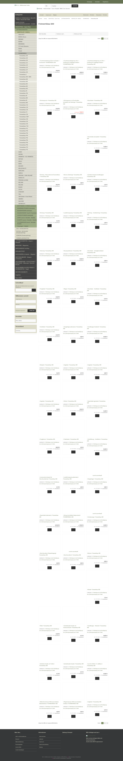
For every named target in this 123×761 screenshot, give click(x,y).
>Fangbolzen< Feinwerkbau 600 (47, 439)
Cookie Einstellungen (19, 749)
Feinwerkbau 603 (23, 88)
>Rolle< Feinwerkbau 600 (45, 625)
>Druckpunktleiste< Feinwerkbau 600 (72, 250)
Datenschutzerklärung (43, 744)
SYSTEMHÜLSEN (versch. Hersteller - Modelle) (26, 223)
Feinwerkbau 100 (23, 55)
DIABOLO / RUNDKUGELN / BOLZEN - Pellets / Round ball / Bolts (25, 18)
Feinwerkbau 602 (23, 86)
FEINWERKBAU (22, 53)
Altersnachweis (42, 736)
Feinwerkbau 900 (23, 102)
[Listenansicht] (107, 33)
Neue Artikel (18, 278)
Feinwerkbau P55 (23, 140)
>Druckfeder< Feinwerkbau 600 (94, 100)
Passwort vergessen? (20, 310)
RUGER (20, 187)
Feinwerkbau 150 (23, 72)
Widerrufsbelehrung (19, 741)
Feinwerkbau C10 (23, 105)
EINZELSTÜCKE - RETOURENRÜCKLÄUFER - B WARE (25, 23)
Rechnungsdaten (18, 744)
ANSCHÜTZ (21, 34)
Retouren (17, 739)
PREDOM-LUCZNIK (23, 180)
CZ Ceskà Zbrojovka (23, 46)
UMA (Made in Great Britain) (25, 196)
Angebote (18, 275)
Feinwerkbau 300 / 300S (25, 76)
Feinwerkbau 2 (23, 74)
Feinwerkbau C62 (23, 121)
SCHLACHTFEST (20, 251)
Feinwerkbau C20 (23, 107)
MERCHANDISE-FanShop (22, 248)
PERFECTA (21, 177)
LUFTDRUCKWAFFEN (21, 29)
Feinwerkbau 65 (23, 91)
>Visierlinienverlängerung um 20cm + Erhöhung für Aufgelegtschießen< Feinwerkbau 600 (96, 62)
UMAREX (20, 199)
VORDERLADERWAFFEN (22, 238)
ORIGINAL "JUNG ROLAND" (25, 175)
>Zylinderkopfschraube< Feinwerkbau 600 (73, 663)
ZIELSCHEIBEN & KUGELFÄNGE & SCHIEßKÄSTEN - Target (24, 268)
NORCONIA (21, 170)
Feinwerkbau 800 (23, 98)
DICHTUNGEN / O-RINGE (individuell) (26, 206)
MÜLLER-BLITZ (22, 168)
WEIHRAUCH (21, 203)
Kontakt (42, 15)
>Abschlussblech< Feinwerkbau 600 (72, 555)
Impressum (48, 15)
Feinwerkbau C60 (23, 119)
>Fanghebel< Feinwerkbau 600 (46, 289)
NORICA (20, 173)
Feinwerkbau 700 (23, 93)
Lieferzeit (41, 739)
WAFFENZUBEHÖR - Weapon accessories (23, 257)
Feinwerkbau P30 (23, 130)
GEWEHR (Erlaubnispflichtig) (23, 235)
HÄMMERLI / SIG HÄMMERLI (25, 156)
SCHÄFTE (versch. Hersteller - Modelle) (27, 220)
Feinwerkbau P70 (23, 147)
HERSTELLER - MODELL (23, 32)
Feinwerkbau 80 (23, 95)
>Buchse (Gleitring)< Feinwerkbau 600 (72, 174)
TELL (19, 194)
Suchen (75, 6)
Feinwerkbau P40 (23, 135)
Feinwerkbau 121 (23, 62)
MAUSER (20, 166)
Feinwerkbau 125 (23, 67)
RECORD (20, 182)
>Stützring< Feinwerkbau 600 (46, 250)
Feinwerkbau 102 (23, 58)
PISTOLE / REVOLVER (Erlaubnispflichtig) (22, 232)
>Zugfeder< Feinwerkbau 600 (70, 365)
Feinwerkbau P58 (23, 145)
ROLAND (20, 184)
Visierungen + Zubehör (22, 226)
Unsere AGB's (18, 747)
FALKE (20, 51)
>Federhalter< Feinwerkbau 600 (71, 439)
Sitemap (41, 747)
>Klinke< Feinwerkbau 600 (69, 401)
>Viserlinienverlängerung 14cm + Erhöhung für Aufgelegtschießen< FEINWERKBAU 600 (71, 62)
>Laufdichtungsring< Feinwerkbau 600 (72, 212)
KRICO (20, 161)
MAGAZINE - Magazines (21, 245)
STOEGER (21, 192)
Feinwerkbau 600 (23, 81)
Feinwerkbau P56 (23, 142)
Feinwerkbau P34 (23, 133)
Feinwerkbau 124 (23, 65)
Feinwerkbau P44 (23, 138)
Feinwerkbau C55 (23, 114)
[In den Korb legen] (34, 290)
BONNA (20, 41)
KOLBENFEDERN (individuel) (24, 210)
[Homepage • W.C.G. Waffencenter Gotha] (26, 5)
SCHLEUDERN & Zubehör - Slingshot (25, 254)
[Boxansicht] (106, 33)
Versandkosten (81, 73)
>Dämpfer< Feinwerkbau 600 (46, 365)
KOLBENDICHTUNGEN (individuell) (26, 208)
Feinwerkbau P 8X (23, 126)
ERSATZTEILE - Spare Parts (23, 27)
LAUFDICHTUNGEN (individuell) (25, 215)
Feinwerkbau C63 (23, 123)
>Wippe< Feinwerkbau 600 (69, 289)
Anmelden (31, 310)
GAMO (20, 152)
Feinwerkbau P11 (23, 128)
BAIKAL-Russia (22, 37)
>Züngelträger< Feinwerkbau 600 (95, 479)
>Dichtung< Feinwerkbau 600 (46, 212)
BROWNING (21, 44)
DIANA (20, 48)
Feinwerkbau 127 (23, 69)
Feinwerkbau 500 (23, 79)
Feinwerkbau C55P (24, 116)
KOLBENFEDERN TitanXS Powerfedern (27, 213)
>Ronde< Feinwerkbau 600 (93, 589)
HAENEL (20, 154)
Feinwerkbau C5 (23, 112)
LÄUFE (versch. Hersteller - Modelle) (26, 217)
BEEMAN (20, 39)
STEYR (20, 189)
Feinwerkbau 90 (23, 100)
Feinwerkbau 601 (23, 84)
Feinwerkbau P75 (23, 149)
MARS (20, 163)
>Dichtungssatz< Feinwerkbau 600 (47, 100)
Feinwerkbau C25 (23, 109)
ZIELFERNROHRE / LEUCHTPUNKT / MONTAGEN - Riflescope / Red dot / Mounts (25, 263)
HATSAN (20, 159)
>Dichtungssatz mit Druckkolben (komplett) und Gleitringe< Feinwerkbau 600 (72, 102)
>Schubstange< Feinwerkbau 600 (95, 517)
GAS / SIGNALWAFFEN (22, 228)
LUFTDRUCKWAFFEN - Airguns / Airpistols (24, 241)
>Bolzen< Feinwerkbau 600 (93, 553)
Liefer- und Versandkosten (20, 736)
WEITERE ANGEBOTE (21, 272)
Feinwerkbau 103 (23, 60)
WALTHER (21, 201)
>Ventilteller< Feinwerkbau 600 (46, 327)
